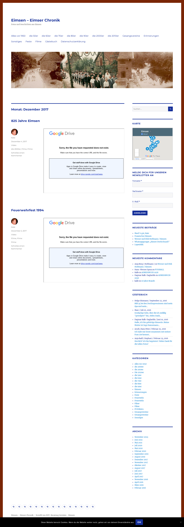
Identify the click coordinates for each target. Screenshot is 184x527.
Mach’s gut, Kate (142, 233)
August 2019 (140, 457)
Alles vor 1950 (18, 36)
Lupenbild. (139, 244)
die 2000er (98, 36)
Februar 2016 (140, 488)
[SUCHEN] (170, 109)
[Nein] (180, 522)
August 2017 (140, 468)
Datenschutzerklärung (73, 41)
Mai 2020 (139, 448)
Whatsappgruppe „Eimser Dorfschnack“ (152, 242)
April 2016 (139, 482)
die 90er (84, 36)
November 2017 (141, 462)
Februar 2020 (140, 451)
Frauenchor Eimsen (143, 236)
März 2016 (139, 485)
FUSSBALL (159, 269)
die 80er (71, 36)
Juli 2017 (138, 471)
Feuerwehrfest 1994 (27, 210)
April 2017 (139, 476)
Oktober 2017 (140, 465)
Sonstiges (16, 41)
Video (13, 145)
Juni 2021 (139, 440)
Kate (13, 138)
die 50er (33, 36)
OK (139, 522)
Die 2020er (139, 372)
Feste (29, 41)
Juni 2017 (139, 474)
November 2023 (141, 437)
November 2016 (141, 479)
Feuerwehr (139, 398)
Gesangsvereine (131, 36)
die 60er (46, 36)
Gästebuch (51, 41)
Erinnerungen (151, 36)
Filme (38, 41)
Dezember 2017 (141, 460)
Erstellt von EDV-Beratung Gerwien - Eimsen (55, 515)
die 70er (58, 36)
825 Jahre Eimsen (25, 121)
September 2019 (141, 454)
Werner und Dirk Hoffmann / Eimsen (150, 239)
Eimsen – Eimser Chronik (35, 20)
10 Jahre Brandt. (148, 281)
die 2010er (113, 36)
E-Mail (136, 202)
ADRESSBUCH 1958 (150, 272)
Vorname (137, 181)
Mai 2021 (138, 443)
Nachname (137, 191)
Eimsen (138, 389)
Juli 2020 (138, 445)
